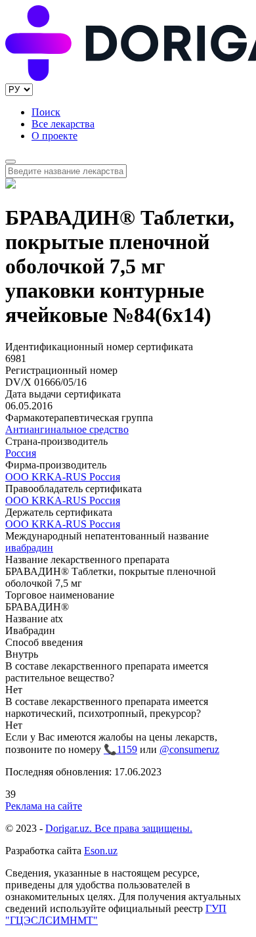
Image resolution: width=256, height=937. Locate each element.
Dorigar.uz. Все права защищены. (118, 828)
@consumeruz (189, 749)
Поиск (46, 112)
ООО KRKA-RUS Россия (62, 476)
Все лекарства (63, 123)
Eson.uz (100, 850)
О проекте (54, 135)
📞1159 (120, 749)
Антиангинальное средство (67, 429)
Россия (20, 453)
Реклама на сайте (43, 805)
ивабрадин (29, 547)
